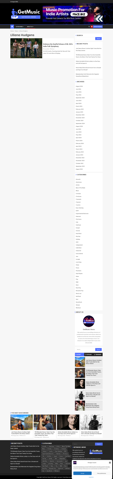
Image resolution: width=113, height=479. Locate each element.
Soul (77, 299)
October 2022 (79, 163)
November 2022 (80, 160)
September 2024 (80, 123)
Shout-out (78, 293)
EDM (77, 210)
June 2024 (78, 132)
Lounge (78, 259)
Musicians (78, 270)
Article (77, 185)
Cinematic (78, 199)
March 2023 (79, 149)
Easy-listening (79, 208)
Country (78, 205)
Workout (78, 307)
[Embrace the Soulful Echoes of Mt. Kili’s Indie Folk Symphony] (26, 48)
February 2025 (80, 109)
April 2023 (78, 146)
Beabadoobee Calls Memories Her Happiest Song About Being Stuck (92, 405)
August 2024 (79, 126)
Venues (78, 305)
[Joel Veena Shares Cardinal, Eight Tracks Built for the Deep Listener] (80, 362)
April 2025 (78, 103)
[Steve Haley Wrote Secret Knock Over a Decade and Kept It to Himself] (80, 395)
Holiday (78, 239)
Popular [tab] (88, 354)
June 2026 (78, 92)
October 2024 (79, 120)
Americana (79, 182)
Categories (19, 26)
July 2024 (78, 129)
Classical (78, 202)
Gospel (78, 227)
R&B (77, 282)
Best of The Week (80, 187)
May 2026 (78, 95)
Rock (77, 285)
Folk (77, 222)
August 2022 (79, 169)
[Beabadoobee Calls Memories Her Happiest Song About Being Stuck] (80, 406)
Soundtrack (79, 302)
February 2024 (80, 143)
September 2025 (80, 97)
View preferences (101, 473)
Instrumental (79, 253)
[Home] (12, 26)
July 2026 (78, 89)
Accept (82, 473)
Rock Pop (78, 287)
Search (80, 35)
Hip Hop (78, 236)
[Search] (89, 26)
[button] (110, 462)
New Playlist (79, 273)
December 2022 (80, 157)
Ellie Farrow (23, 435)
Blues (77, 190)
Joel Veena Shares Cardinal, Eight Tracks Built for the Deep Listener (94, 362)
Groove (78, 230)
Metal (77, 265)
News (77, 276)
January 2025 (79, 112)
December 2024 (80, 115)
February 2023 (80, 152)
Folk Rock (78, 225)
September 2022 (80, 166)
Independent (79, 245)
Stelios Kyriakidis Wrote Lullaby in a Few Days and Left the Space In (93, 383)
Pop (77, 279)
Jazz (77, 256)
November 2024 (80, 117)
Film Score (78, 219)
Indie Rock (78, 247)
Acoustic (78, 179)
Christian (78, 193)
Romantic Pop (79, 290)
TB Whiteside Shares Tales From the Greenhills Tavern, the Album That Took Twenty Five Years (45, 433)
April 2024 (78, 137)
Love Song (78, 262)
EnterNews (66, 477)
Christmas (78, 196)
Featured (78, 216)
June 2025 (78, 100)
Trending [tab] (98, 354)
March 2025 (79, 106)
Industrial (78, 250)
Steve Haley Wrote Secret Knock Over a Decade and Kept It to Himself (93, 394)
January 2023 (79, 155)
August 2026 (79, 86)
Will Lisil (52, 49)
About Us (30, 26)
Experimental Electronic (82, 213)
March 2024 (79, 140)
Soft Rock (78, 296)
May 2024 (78, 134)
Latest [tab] (79, 354)
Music (77, 267)
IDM (77, 242)
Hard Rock (78, 233)
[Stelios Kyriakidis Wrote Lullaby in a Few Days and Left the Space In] (80, 384)
